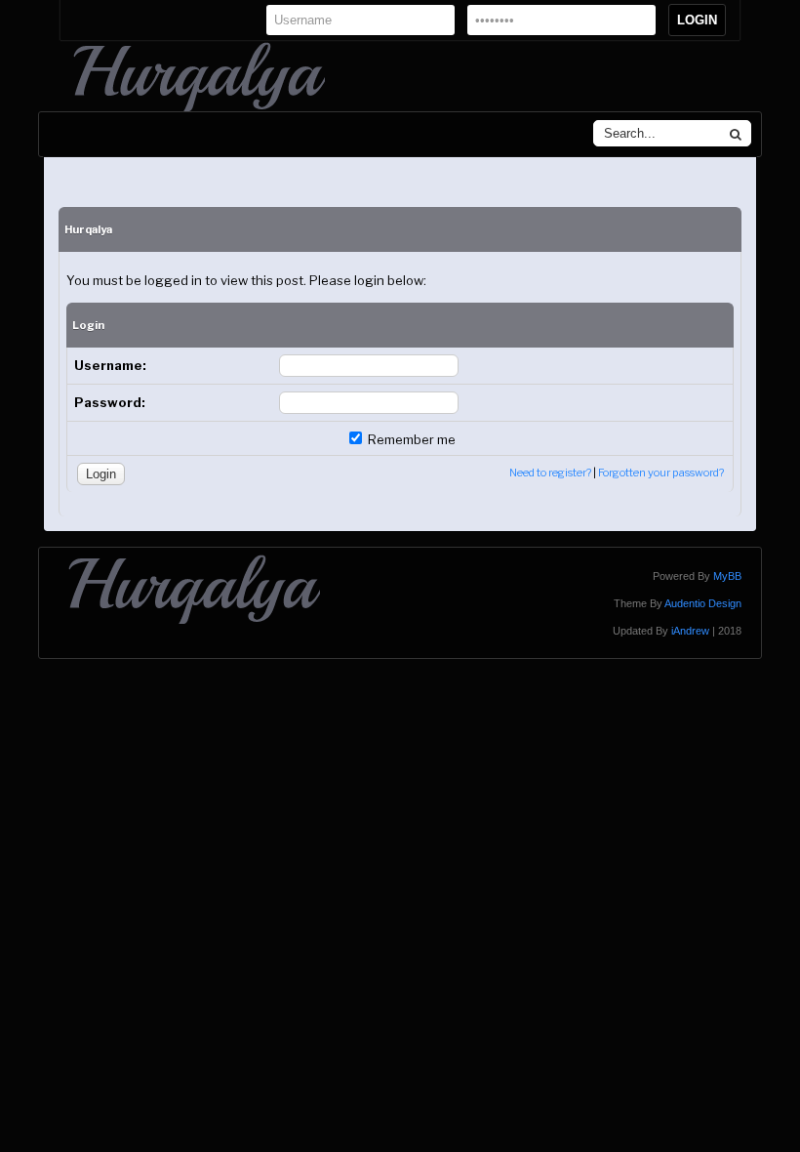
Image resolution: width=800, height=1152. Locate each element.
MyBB (727, 576)
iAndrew (690, 631)
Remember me (410, 439)
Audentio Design (702, 603)
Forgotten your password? (661, 472)
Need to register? (550, 472)
